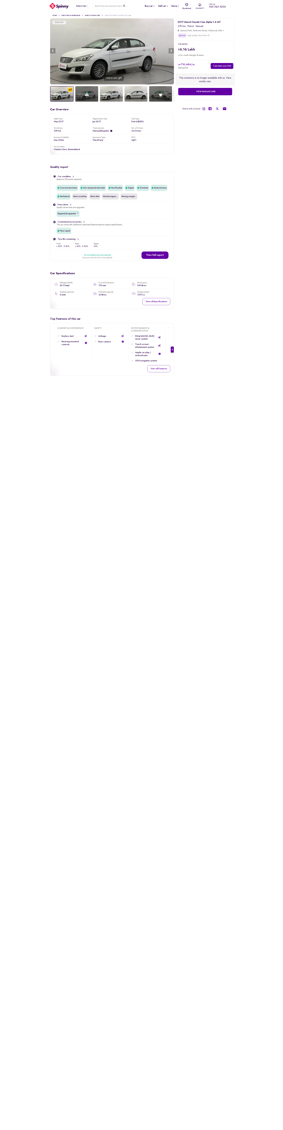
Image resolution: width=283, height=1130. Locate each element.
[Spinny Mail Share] (224, 109)
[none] (112, 51)
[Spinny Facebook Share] (210, 109)
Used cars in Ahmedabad (70, 15)
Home (54, 15)
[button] (155, 255)
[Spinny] (59, 6)
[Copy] (204, 108)
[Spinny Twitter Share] (217, 109)
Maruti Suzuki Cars (92, 15)
